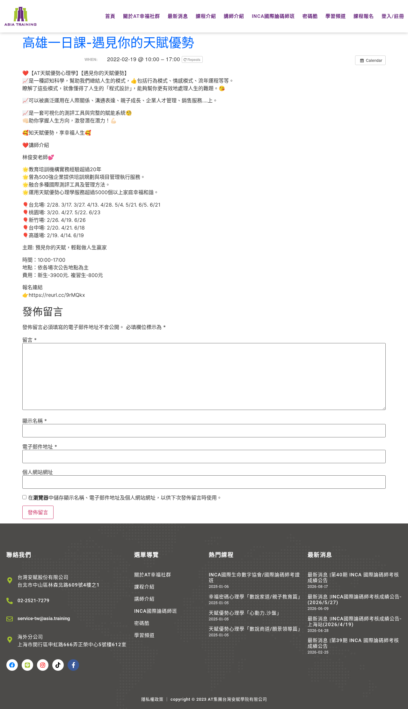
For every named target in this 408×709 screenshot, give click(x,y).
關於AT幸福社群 (141, 16)
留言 (29, 339)
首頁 (110, 16)
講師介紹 (234, 16)
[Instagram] (42, 665)
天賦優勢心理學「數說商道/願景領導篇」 (256, 629)
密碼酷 (310, 16)
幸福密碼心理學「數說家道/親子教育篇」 (256, 597)
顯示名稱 (34, 420)
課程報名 (363, 16)
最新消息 (178, 16)
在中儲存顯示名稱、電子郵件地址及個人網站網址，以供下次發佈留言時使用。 (125, 497)
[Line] (27, 665)
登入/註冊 (393, 16)
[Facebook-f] (73, 665)
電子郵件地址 (39, 446)
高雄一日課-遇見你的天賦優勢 (108, 42)
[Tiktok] (58, 665)
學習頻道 (335, 16)
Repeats (193, 59)
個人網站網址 (37, 472)
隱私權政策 (152, 699)
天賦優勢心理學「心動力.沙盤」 (245, 613)
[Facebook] (12, 665)
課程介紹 (206, 16)
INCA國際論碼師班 (273, 16)
